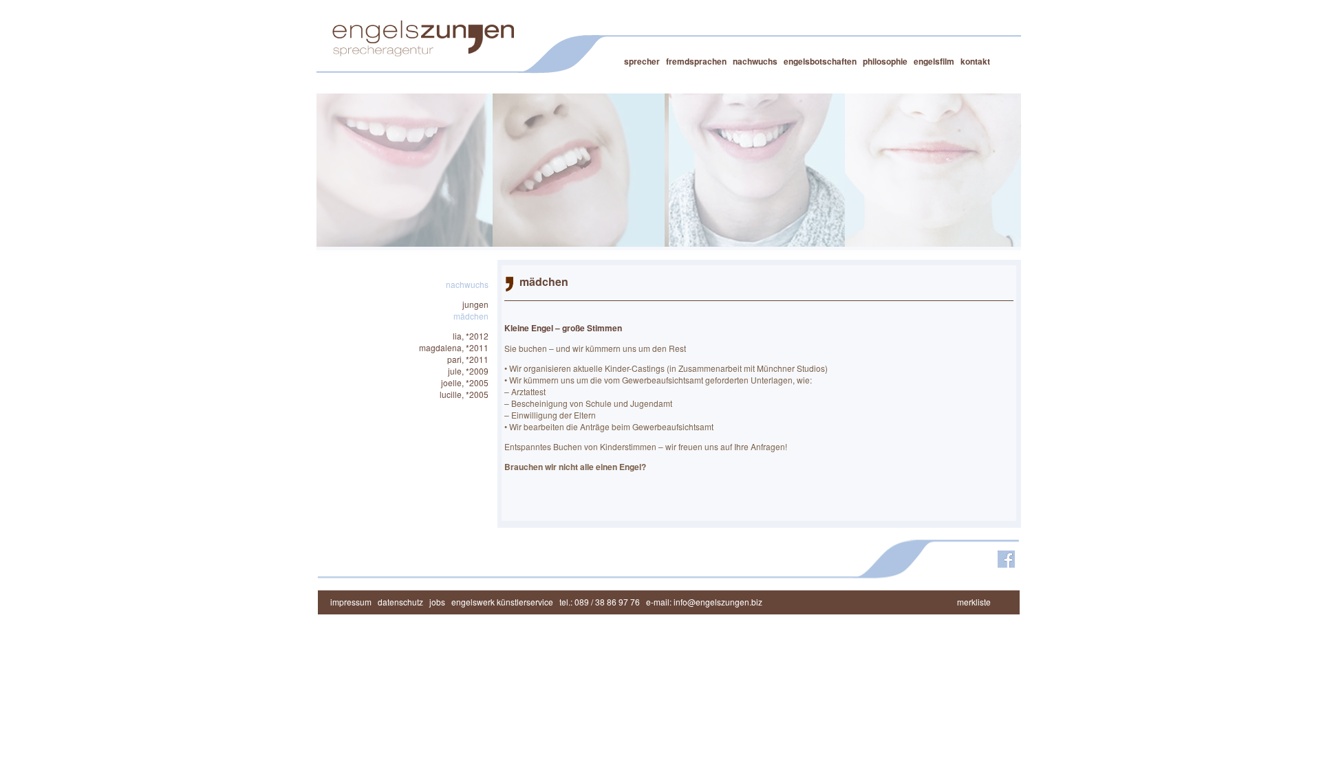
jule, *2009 (468, 371)
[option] (404, 170)
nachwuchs (755, 61)
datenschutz (400, 602)
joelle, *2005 (464, 382)
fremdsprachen (696, 61)
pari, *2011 (467, 359)
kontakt (975, 61)
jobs (437, 602)
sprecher (642, 61)
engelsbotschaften (820, 61)
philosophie (885, 61)
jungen (475, 304)
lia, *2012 (470, 336)
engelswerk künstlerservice (502, 602)
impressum (351, 602)
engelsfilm (934, 61)
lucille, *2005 (464, 394)
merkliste (977, 602)
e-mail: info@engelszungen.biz (704, 602)
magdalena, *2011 (453, 347)
